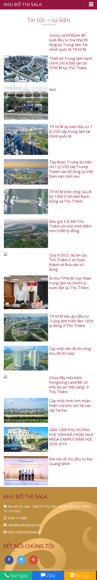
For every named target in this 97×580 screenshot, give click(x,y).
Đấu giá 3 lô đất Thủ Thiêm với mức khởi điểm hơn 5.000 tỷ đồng (70, 226)
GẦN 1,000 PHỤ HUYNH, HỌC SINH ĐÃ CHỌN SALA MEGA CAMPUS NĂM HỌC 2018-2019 (71, 436)
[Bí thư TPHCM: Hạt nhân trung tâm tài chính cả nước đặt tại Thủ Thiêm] (26, 292)
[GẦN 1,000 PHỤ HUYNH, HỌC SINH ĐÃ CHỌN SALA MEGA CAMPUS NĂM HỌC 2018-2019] (26, 439)
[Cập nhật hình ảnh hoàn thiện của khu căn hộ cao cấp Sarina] (26, 410)
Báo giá (82, 575)
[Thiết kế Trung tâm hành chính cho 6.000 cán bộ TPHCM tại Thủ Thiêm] (26, 69)
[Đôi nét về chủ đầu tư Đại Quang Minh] (26, 471)
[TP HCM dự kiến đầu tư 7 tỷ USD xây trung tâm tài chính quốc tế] (26, 139)
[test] (26, 103)
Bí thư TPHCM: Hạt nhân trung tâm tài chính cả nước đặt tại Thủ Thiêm (70, 283)
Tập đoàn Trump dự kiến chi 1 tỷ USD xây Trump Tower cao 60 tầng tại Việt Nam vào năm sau (71, 169)
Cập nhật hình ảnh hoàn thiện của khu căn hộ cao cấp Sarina (70, 405)
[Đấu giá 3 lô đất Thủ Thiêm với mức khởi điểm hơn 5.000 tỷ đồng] (26, 233)
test (52, 89)
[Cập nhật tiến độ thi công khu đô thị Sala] (26, 358)
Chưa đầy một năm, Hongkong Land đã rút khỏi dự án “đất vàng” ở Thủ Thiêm (69, 384)
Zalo (50, 575)
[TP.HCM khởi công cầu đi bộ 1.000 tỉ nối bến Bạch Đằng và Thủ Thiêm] (26, 201)
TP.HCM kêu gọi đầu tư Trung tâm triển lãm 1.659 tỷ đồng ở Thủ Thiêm (71, 321)
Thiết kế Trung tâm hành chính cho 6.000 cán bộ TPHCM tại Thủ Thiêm (70, 63)
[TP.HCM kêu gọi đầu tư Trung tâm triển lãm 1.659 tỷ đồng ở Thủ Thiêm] (26, 327)
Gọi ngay (18, 575)
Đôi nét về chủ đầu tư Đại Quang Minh (70, 461)
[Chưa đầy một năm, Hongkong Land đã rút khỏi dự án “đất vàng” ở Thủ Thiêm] (26, 376)
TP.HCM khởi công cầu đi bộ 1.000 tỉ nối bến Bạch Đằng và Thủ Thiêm (70, 196)
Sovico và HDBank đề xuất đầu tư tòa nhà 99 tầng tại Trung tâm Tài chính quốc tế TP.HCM (68, 42)
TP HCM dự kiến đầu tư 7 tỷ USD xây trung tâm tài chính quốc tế (70, 131)
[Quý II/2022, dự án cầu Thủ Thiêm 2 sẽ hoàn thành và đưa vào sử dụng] (26, 254)
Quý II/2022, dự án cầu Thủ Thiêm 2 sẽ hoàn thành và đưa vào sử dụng (68, 262)
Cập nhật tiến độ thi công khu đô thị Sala (70, 351)
